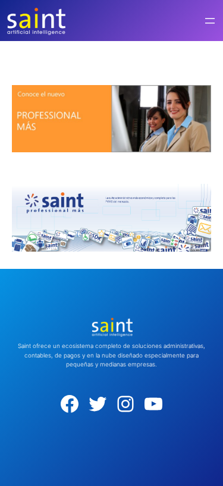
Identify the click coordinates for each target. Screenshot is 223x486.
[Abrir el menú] (210, 21)
